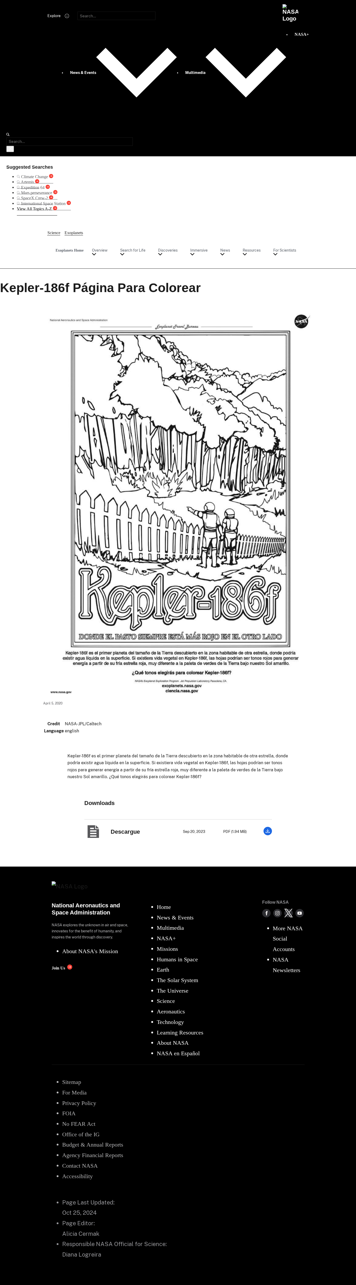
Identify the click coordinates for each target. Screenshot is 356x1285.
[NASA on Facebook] (266, 913)
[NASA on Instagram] (277, 913)
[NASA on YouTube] (299, 913)
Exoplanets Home (70, 250)
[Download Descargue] (268, 834)
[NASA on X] (288, 913)
